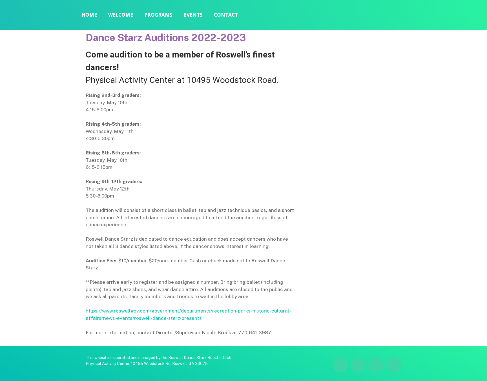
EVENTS (193, 15)
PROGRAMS (158, 15)
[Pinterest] (393, 364)
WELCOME (120, 15)
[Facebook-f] (467, 15)
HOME (89, 15)
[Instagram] (456, 15)
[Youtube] (478, 15)
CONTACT (226, 15)
